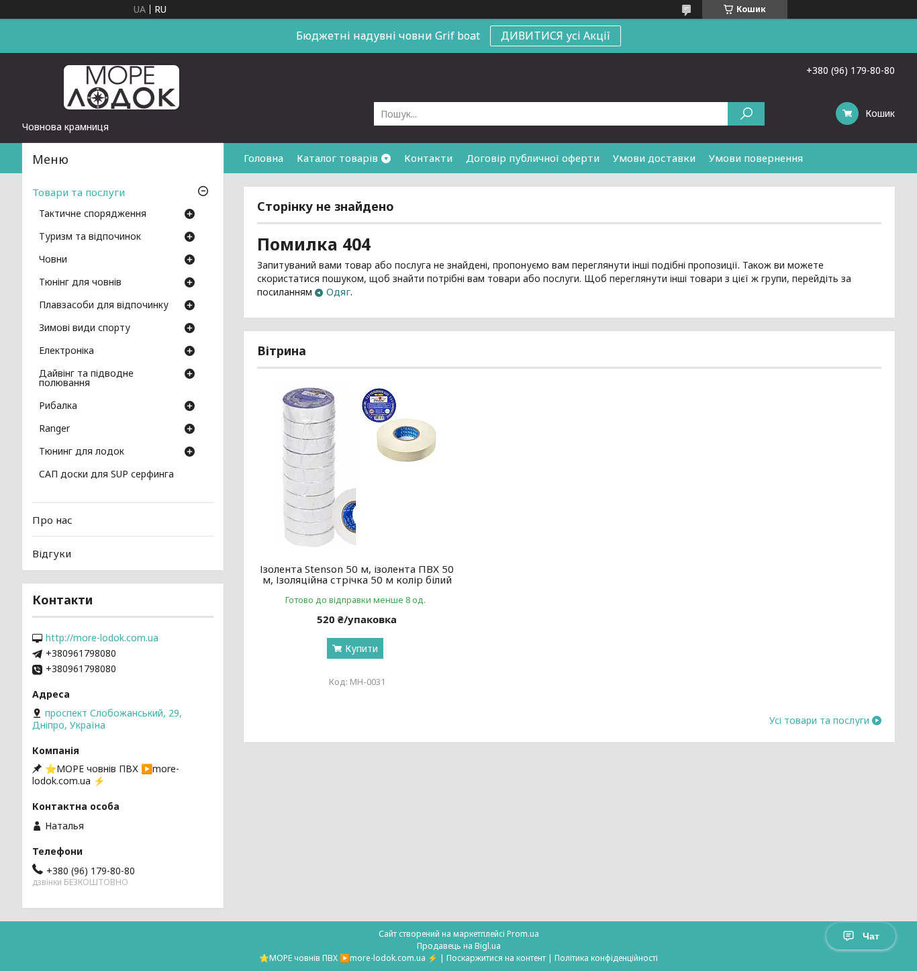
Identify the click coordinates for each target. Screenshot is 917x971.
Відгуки (51, 553)
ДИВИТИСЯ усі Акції (555, 35)
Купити (361, 648)
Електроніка (66, 351)
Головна (263, 158)
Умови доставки (654, 158)
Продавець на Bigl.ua (459, 946)
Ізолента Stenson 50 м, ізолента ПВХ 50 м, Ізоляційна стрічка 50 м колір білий (357, 574)
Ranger (54, 429)
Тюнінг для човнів (80, 282)
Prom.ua (523, 933)
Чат (871, 936)
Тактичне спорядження (92, 214)
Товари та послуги (78, 192)
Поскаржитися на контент (496, 958)
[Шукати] (746, 114)
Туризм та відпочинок (90, 237)
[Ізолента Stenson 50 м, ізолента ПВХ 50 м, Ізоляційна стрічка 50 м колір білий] (356, 466)
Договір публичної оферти (532, 158)
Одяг (338, 291)
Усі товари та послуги (819, 720)
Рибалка (58, 406)
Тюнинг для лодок (81, 452)
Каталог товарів (337, 158)
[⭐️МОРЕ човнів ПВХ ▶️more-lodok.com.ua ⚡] (122, 86)
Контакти (428, 158)
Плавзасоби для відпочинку (103, 305)
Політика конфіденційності (606, 958)
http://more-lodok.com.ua (102, 638)
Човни (53, 260)
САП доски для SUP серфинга (106, 474)
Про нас (52, 519)
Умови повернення (756, 158)
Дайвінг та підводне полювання (86, 379)
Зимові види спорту (84, 328)
